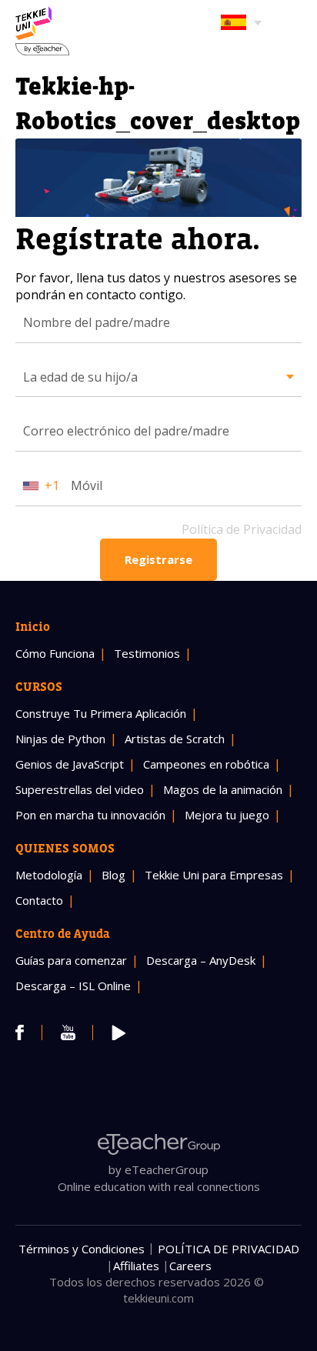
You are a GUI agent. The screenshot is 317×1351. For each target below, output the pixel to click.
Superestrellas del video (79, 789)
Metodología (48, 874)
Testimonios (147, 653)
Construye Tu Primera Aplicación (100, 713)
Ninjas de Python (60, 738)
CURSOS (38, 686)
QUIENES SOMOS (65, 848)
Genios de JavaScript (69, 764)
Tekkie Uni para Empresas (214, 874)
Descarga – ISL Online (73, 985)
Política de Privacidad (242, 529)
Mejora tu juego (227, 814)
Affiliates (136, 1265)
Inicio (32, 626)
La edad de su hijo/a (80, 377)
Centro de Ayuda (62, 933)
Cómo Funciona (55, 653)
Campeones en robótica (206, 764)
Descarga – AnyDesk (200, 960)
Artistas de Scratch (175, 738)
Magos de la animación (222, 789)
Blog (113, 874)
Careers (190, 1265)
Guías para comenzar (71, 960)
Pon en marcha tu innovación (90, 814)
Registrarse (158, 559)
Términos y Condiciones (81, 1248)
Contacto (39, 900)
